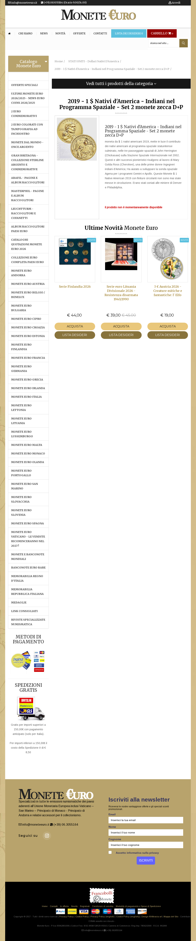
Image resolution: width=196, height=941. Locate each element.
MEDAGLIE (18, 602)
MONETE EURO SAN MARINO (24, 486)
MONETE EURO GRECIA (27, 379)
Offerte (79, 33)
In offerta (64, 906)
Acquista (75, 326)
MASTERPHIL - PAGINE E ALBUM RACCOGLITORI (27, 195)
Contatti (100, 33)
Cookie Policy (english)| (128, 916)
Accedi (175, 2)
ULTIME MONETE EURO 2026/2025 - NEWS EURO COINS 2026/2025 (28, 98)
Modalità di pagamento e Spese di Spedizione (138, 906)
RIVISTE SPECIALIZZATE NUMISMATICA (28, 622)
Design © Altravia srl (151, 916)
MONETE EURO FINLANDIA (21, 347)
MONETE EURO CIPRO (26, 319)
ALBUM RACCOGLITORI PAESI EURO (27, 229)
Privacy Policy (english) (102, 916)
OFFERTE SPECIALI (24, 85)
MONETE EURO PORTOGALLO (21, 473)
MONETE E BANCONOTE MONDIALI (27, 557)
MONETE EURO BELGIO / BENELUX (28, 295)
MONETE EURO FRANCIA (28, 358)
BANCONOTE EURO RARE (28, 567)
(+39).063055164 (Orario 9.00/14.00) (65, 2)
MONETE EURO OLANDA (27, 462)
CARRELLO (162, 33)
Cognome (115, 839)
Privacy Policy (66, 916)
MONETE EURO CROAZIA (28, 327)
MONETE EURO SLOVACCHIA (21, 499)
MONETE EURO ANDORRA (21, 273)
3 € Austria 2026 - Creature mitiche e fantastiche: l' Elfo (167, 291)
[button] (121, 84)
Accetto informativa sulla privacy (137, 852)
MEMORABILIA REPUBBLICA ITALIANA (27, 592)
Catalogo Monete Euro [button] (28, 63)
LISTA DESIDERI (74, 335)
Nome (112, 826)
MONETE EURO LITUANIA (21, 421)
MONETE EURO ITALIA (26, 396)
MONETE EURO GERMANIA (21, 369)
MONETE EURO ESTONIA (28, 336)
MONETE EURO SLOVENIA (21, 513)
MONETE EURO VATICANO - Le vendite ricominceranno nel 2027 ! (28, 538)
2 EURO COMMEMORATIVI (24, 114)
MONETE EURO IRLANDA (28, 388)
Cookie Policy (82, 916)
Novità (60, 33)
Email (112, 814)
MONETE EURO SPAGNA (27, 523)
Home (44, 906)
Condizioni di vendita (102, 906)
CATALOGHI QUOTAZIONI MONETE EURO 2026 (26, 244)
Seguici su (28, 835)
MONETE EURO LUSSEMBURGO (22, 434)
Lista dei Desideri (129, 33)
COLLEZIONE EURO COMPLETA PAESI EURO (27, 260)
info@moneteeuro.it (24, 2)
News (44, 33)
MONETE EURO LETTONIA (21, 408)
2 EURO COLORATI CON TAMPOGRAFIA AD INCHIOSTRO (27, 129)
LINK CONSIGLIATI (24, 611)
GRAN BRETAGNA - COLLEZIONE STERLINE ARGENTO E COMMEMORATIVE (27, 162)
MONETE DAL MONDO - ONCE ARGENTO (27, 145)
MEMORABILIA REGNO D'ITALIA (27, 578)
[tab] (28, 64)
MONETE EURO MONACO (28, 453)
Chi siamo (25, 33)
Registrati (85, 906)
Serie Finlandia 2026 (75, 286)
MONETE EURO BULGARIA (21, 308)
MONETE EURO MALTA (26, 445)
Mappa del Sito (171, 916)
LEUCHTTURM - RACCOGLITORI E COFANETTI (23, 213)
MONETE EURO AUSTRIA (28, 284)
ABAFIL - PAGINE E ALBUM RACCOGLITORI (27, 180)
